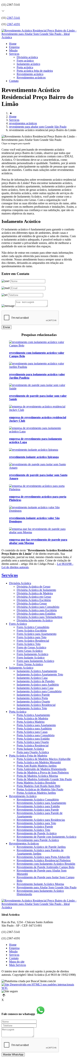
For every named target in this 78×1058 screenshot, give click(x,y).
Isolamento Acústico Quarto (33, 701)
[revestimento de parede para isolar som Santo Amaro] (39, 467)
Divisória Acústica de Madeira (35, 593)
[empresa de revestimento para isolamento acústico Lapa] (39, 431)
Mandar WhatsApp (13, 1054)
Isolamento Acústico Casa (32, 677)
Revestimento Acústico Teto (33, 830)
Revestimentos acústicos (31, 77)
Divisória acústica (27, 57)
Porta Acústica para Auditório (34, 728)
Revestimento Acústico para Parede (38, 809)
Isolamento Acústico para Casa (35, 688)
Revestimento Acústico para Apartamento (41, 802)
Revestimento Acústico (23, 796)
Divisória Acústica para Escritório (37, 610)
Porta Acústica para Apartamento (36, 725)
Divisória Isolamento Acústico (35, 620)
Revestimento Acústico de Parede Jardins (41, 846)
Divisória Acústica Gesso (32, 603)
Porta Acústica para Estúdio (33, 738)
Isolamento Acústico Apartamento (37, 671)
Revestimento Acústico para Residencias (41, 819)
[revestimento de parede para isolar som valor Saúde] (39, 388)
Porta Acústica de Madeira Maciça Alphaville (44, 759)
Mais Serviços (17, 965)
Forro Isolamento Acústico (32, 654)
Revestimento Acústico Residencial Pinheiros (44, 860)
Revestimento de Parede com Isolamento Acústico (46, 836)
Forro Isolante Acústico (30, 657)
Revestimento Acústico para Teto (36, 823)
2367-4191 (13, 24)
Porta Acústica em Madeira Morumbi (39, 762)
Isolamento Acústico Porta (32, 698)
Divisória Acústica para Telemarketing (39, 617)
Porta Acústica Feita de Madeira (28, 755)
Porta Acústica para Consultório (36, 735)
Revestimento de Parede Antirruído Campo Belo (45, 867)
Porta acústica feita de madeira (35, 70)
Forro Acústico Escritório (32, 630)
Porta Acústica (17, 711)
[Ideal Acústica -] (39, 37)
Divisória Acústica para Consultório (38, 606)
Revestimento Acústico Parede (35, 826)
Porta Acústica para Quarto (33, 742)
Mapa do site (16, 961)
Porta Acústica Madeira (30, 721)
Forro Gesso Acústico (30, 650)
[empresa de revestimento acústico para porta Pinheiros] (39, 489)
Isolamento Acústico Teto (32, 708)
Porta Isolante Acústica (30, 748)
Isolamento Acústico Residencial (36, 704)
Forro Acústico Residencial (33, 640)
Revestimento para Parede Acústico (38, 840)
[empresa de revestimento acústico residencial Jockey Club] (39, 409)
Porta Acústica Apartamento (33, 715)
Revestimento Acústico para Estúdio (38, 806)
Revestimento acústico (30, 74)
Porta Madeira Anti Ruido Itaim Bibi (38, 786)
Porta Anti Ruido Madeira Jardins (37, 765)
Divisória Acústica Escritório (34, 600)
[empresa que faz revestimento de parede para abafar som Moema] (39, 532)
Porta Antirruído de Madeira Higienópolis (41, 769)
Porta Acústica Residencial (32, 745)
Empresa (14, 47)
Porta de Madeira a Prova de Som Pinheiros (43, 772)
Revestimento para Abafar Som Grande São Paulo (46, 887)
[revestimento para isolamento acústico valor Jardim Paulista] (39, 366)
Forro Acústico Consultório (33, 627)
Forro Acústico (18, 623)
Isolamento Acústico (21, 667)
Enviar (6, 327)
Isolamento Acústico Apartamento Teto (40, 674)
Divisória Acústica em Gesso (34, 596)
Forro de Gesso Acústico (31, 647)
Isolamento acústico (28, 64)
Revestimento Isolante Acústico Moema (40, 884)
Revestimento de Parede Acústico (37, 833)
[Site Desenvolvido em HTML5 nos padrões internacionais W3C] (39, 987)
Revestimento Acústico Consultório (38, 799)
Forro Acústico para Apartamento (36, 633)
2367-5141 (13, 17)
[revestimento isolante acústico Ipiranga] (33, 449)
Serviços (14, 53)
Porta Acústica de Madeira (32, 718)
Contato (14, 80)
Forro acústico (25, 60)
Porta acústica (25, 67)
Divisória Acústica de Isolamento (36, 590)
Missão (13, 50)
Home (12, 43)
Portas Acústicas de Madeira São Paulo (40, 789)
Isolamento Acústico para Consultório (39, 691)
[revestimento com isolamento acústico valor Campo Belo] (39, 345)
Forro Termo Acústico (30, 664)
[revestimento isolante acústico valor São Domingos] (39, 510)
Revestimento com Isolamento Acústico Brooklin (46, 863)
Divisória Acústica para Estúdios (36, 613)
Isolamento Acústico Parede (33, 694)
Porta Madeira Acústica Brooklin (36, 782)
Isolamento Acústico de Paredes (36, 681)
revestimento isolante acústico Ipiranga (34, 457)
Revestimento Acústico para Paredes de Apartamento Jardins (40, 852)
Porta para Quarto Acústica (33, 752)
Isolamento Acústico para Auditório (38, 684)
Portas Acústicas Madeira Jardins (36, 792)
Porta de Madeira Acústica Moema (37, 775)
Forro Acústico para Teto (31, 637)
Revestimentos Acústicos (24, 843)
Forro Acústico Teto (29, 644)
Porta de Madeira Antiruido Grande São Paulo (44, 779)
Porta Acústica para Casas (32, 732)
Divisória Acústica (20, 583)
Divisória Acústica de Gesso (33, 586)
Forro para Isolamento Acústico (35, 661)
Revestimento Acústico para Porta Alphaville (43, 857)
